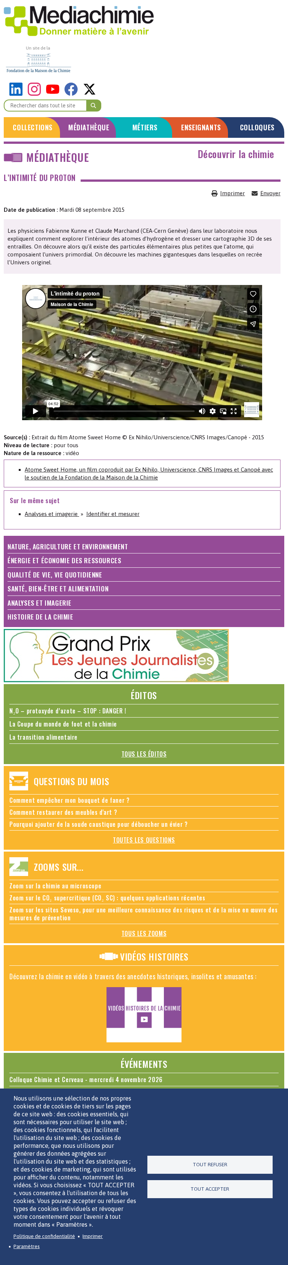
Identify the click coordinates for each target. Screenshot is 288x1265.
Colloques (257, 127)
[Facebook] (72, 93)
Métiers (145, 127)
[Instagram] (36, 93)
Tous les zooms (144, 933)
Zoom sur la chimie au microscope (55, 885)
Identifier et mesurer (113, 514)
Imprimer (232, 193)
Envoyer (270, 193)
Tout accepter (209, 1189)
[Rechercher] (93, 106)
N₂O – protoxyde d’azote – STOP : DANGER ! (67, 710)
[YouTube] (54, 93)
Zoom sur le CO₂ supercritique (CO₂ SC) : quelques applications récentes (107, 897)
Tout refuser (210, 1164)
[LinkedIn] (17, 93)
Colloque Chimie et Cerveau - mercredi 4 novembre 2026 (86, 1079)
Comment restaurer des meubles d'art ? (63, 812)
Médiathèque (89, 127)
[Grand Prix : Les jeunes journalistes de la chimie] (116, 680)
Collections (32, 127)
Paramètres (27, 1246)
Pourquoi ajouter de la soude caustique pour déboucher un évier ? (98, 824)
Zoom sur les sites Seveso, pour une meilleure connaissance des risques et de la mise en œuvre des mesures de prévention (143, 913)
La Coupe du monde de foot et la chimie (63, 723)
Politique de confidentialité (44, 1236)
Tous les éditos (144, 753)
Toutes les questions (144, 839)
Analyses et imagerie (52, 514)
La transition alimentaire (43, 737)
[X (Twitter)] (89, 93)
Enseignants (201, 127)
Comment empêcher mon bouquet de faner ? (69, 800)
